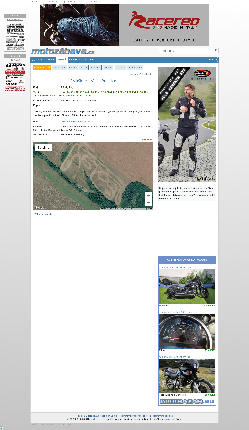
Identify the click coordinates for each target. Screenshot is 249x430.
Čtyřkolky (120, 67)
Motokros (96, 67)
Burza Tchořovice (15, 20)
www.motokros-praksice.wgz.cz (77, 121)
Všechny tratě (42, 67)
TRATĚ (62, 59)
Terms (149, 209)
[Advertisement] (93, 248)
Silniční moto (59, 67)
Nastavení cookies (163, 416)
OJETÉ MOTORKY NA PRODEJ (187, 259)
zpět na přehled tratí (141, 74)
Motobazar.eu (54, 2)
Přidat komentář (43, 214)
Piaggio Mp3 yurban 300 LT (176, 312)
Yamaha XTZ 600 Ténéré (175, 357)
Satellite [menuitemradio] (43, 147)
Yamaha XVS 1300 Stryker (175, 267)
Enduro (73, 67)
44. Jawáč (15, 60)
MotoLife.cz (95, 2)
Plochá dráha (135, 67)
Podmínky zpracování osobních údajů (96, 416)
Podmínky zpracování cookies (135, 416)
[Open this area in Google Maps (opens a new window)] (39, 208)
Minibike (108, 67)
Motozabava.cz (75, 2)
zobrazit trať (146, 139)
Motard (84, 67)
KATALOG (75, 59)
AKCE (51, 59)
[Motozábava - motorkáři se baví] (64, 50)
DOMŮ (41, 59)
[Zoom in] (148, 195)
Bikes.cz (36, 2)
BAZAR (89, 59)
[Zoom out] (148, 202)
